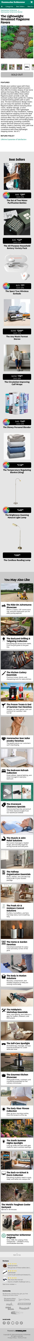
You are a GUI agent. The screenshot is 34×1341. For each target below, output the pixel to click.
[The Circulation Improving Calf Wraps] (17, 371)
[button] (2, 6)
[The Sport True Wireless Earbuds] (17, 280)
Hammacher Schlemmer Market (11, 12)
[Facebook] (4, 1322)
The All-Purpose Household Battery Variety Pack (17, 246)
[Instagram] (8, 1322)
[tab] (4, 67)
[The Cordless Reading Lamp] (17, 549)
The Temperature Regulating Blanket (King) (17, 470)
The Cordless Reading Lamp (17, 560)
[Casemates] (17, 1312)
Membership (7, 1291)
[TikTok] (21, 1322)
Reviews (6, 1261)
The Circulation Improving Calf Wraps (17, 382)
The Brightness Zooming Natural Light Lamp (17, 516)
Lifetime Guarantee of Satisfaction (13, 139)
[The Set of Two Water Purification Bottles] (17, 189)
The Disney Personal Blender (17, 427)
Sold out (17, 74)
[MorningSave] (24, 1304)
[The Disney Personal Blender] (17, 416)
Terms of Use (22, 1338)
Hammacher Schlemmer (9, 10)
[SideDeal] (9, 1308)
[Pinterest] (17, 1322)
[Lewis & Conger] (24, 1299)
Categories (9, 6)
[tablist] (17, 67)
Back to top (17, 1255)
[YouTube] (12, 1322)
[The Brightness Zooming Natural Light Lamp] (17, 504)
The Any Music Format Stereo (17, 337)
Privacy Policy (12, 1338)
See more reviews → (9, 1284)
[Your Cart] (31, 2)
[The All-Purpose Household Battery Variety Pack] (17, 235)
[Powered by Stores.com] (17, 1331)
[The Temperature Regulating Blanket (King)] (17, 459)
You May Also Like (17, 579)
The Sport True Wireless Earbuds (17, 292)
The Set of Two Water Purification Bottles (17, 201)
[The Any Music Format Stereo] (17, 325)
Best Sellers (20, 6)
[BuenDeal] (24, 1308)
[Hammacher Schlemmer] (13, 2)
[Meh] (9, 1304)
